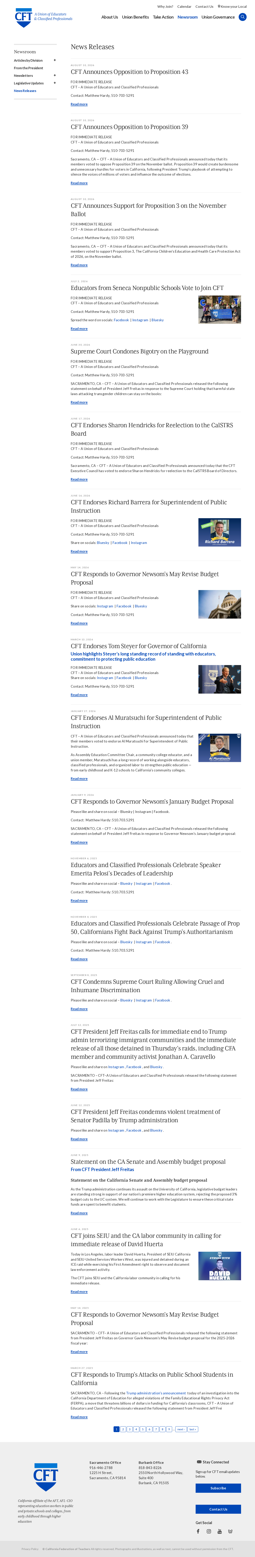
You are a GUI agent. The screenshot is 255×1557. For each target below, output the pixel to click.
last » (193, 1429)
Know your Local (234, 6)
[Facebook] (198, 1531)
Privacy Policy (30, 1549)
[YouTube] (219, 1531)
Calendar (184, 6)
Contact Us (204, 6)
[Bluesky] (230, 1531)
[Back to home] (41, 15)
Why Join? (165, 6)
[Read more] (219, 310)
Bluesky (158, 320)
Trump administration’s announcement (156, 1393)
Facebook (121, 320)
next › (181, 1429)
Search (243, 17)
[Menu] (251, 17)
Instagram (140, 320)
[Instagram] (208, 1531)
